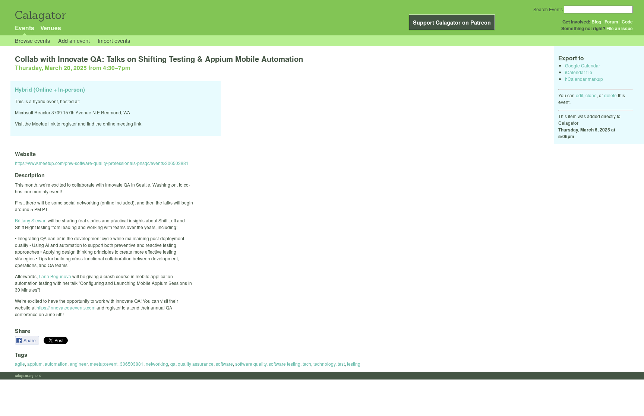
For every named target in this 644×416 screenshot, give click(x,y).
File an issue (619, 28)
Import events (114, 40)
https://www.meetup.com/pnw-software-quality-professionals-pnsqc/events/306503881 (102, 163)
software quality (250, 364)
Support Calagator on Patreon (452, 22)
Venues (50, 27)
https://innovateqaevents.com (66, 307)
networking (157, 364)
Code (627, 21)
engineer (79, 364)
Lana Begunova (55, 276)
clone (591, 95)
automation (56, 364)
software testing (284, 364)
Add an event (74, 40)
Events (24, 27)
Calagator (40, 15)
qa (173, 364)
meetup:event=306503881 (116, 364)
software (224, 364)
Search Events (548, 9)
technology (324, 364)
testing (353, 364)
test (341, 364)
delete (610, 95)
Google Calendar (582, 65)
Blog (596, 21)
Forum (611, 21)
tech (307, 364)
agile (20, 364)
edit (579, 95)
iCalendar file (578, 72)
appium (34, 364)
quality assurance (196, 364)
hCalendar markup (584, 79)
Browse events (32, 40)
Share (30, 340)
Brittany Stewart (31, 220)
